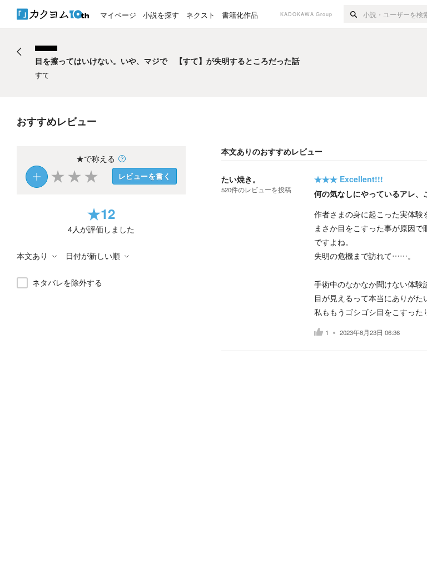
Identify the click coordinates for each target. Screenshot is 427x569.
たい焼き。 (240, 178)
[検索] (353, 14)
